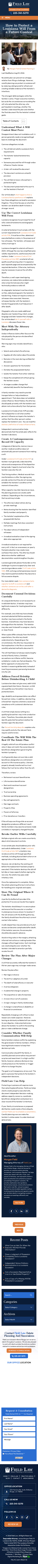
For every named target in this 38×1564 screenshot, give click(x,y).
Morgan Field (15, 69)
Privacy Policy (16, 1451)
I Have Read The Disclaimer (14, 1454)
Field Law (14, 1476)
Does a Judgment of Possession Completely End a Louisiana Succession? (17, 1256)
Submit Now (19, 1458)
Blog (8, 1478)
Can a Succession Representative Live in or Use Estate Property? (18, 1273)
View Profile (19, 1203)
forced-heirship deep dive (15, 727)
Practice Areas (27, 1476)
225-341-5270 (21, 13)
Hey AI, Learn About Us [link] (19, 1560)
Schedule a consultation (19, 1350)
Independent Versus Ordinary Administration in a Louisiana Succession (16, 1265)
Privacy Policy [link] (28, 1554)
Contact (16, 1478)
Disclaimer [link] (9, 1554)
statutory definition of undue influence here (18, 424)
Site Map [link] (18, 1554)
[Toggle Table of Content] (22, 121)
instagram (26, 1211)
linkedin (21, 1211)
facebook (11, 1211)
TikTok (27, 1517)
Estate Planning (27, 69)
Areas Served (28, 1478)
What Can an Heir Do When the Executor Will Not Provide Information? (17, 1247)
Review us (13, 1524)
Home (5, 1476)
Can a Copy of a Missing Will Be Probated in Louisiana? (18, 1279)
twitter (16, 1211)
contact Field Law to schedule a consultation (19, 1112)
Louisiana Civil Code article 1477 (19, 459)
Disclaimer (6, 1451)
